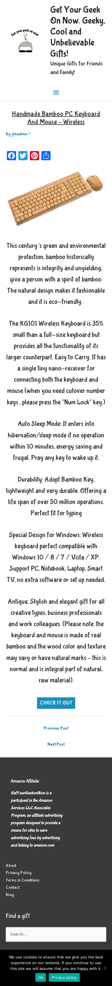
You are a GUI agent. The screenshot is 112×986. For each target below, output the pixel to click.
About (11, 865)
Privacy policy (64, 977)
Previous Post (56, 728)
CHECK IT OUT (56, 703)
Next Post (56, 744)
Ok (40, 977)
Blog (10, 895)
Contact (13, 887)
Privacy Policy (19, 872)
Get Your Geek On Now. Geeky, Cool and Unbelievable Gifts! (77, 32)
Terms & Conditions (23, 880)
